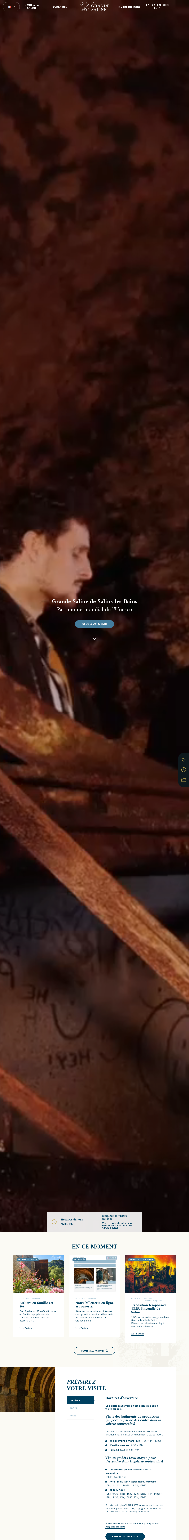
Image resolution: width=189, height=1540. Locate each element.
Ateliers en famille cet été (36, 1305)
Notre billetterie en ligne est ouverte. (94, 1305)
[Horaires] (183, 770)
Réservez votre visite (94, 623)
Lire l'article (25, 1328)
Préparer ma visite (115, 1526)
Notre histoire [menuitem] (129, 6)
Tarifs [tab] (73, 1408)
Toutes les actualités (94, 1350)
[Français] (11, 6)
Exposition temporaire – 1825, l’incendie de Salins (150, 1308)
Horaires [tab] (75, 1400)
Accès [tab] (73, 1415)
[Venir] (183, 760)
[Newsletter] (183, 779)
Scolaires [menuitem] (60, 6)
